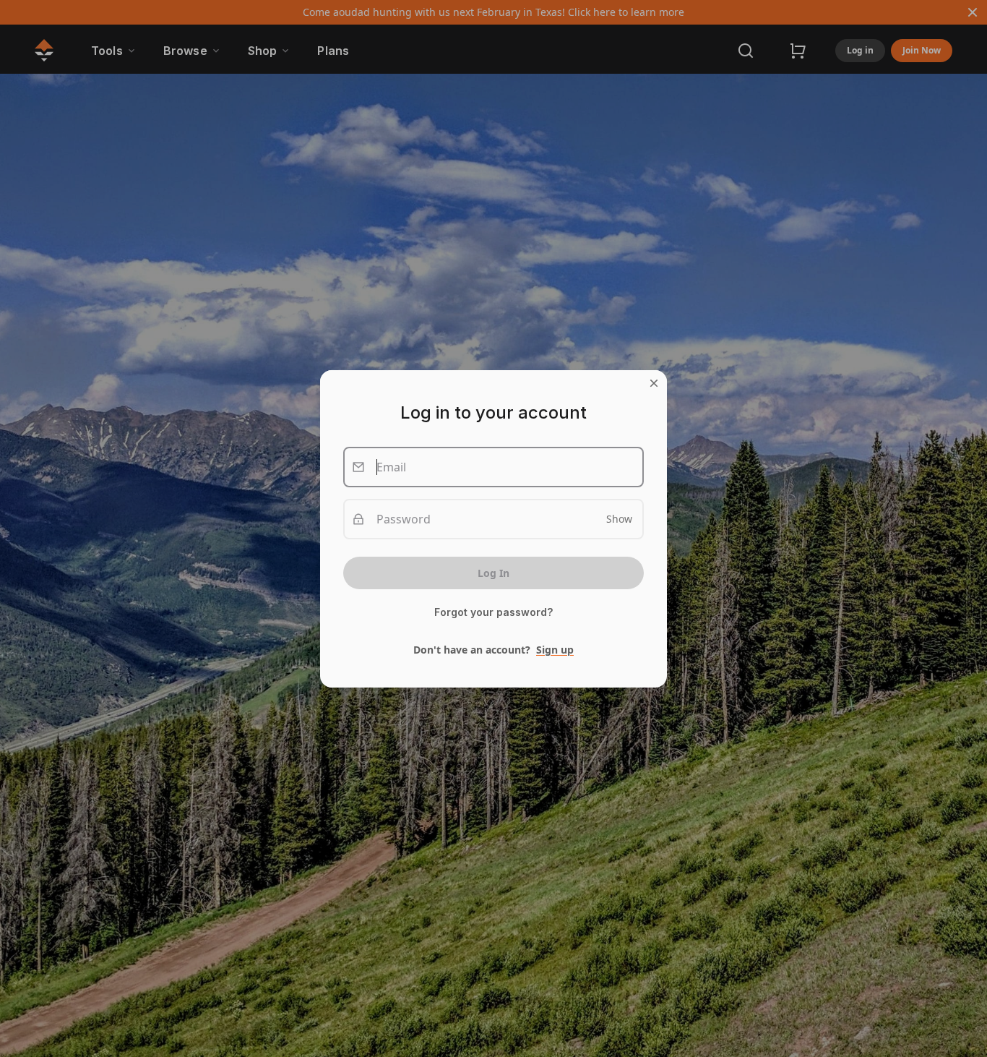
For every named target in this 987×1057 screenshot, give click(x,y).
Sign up (555, 649)
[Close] (654, 383)
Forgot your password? (493, 612)
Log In (493, 573)
